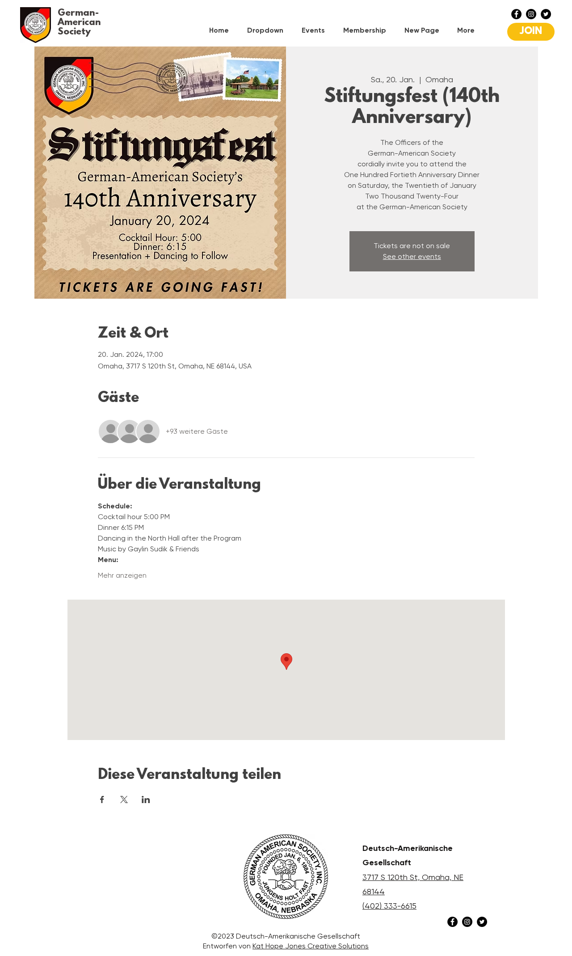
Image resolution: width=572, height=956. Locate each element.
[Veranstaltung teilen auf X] (124, 799)
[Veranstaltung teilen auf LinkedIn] (146, 799)
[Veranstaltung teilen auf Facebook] (102, 799)
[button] (267, 30)
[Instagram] (531, 14)
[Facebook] (516, 14)
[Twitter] (546, 14)
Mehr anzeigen (122, 575)
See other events (412, 256)
